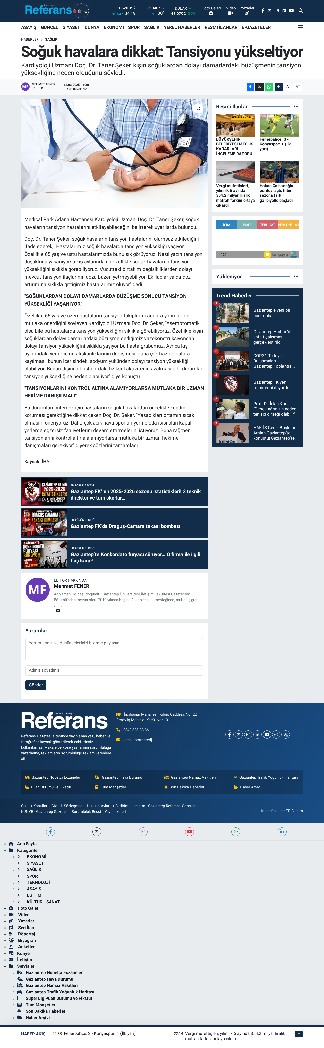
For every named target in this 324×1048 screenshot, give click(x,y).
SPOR (134, 27)
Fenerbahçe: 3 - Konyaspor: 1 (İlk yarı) (275, 144)
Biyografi (26, 940)
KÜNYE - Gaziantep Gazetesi (45, 811)
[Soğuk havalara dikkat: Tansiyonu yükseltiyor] (114, 153)
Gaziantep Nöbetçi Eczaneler (56, 777)
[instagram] (143, 831)
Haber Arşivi (250, 787)
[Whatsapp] (276, 734)
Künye (23, 953)
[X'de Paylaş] (259, 87)
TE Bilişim (294, 811)
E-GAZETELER (256, 27)
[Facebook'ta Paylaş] (250, 87)
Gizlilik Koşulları (34, 806)
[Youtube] (267, 734)
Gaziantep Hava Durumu (122, 777)
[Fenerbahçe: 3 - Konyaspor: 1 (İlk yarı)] (279, 125)
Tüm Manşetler (113, 787)
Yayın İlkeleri (115, 811)
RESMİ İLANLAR (221, 27)
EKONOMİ (114, 27)
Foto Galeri (28, 908)
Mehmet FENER (71, 586)
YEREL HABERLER (182, 27)
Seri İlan (25, 927)
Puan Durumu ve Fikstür (51, 787)
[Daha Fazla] (279, 87)
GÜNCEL (49, 27)
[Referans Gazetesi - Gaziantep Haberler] (56, 10)
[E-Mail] (58, 610)
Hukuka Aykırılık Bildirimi (108, 806)
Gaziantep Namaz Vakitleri (193, 777)
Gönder (36, 684)
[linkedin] (282, 831)
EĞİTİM (34, 895)
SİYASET (71, 27)
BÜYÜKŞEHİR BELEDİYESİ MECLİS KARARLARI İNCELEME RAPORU (234, 146)
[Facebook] (229, 734)
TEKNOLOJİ (38, 882)
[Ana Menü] (300, 27)
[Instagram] (248, 734)
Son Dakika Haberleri (187, 787)
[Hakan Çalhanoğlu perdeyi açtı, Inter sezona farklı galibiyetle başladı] (279, 171)
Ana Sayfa (27, 843)
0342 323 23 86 (136, 730)
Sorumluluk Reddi (86, 811)
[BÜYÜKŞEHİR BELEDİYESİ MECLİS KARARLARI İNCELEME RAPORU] (235, 125)
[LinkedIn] (257, 734)
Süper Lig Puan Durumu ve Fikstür (59, 998)
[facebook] (50, 831)
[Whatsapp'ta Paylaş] (269, 87)
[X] (239, 734)
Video (23, 914)
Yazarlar (25, 921)
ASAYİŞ (28, 27)
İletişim (24, 959)
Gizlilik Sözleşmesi (67, 806)
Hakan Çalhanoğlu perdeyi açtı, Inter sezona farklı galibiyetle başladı (276, 193)
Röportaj (26, 933)
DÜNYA (92, 27)
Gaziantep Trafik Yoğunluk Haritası (268, 777)
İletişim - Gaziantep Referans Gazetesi (164, 806)
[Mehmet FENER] (37, 589)
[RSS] (285, 734)
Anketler (26, 946)
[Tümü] (296, 106)
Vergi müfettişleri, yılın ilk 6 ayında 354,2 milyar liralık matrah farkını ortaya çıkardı (235, 195)
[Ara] (301, 11)
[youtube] (189, 831)
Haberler (30, 39)
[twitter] (96, 831)
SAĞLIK (151, 27)
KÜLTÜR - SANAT (43, 901)
